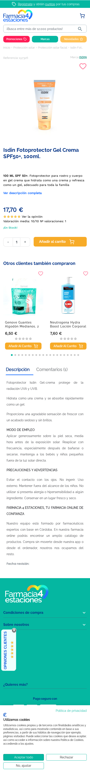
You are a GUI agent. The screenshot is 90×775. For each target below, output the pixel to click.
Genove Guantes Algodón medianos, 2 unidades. (22, 326)
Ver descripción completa (22, 193)
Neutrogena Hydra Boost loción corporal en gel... (68, 326)
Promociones (14, 39)
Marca (74, 57)
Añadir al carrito (52, 242)
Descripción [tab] (18, 369)
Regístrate (25, 4)
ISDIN (83, 57)
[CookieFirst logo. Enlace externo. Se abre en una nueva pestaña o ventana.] (5, 715)
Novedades (71, 39)
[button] (12, 355)
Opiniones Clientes (5, 650)
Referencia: (10, 57)
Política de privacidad (71, 710)
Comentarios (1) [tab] (52, 369)
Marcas (45, 39)
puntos (50, 4)
